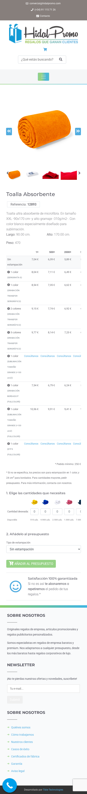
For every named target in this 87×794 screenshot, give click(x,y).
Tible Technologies (53, 789)
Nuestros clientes (22, 742)
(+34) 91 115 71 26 (45, 9)
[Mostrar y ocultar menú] (43, 77)
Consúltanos (31, 356)
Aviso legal (17, 771)
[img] (8, 272)
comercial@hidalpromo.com (45, 3)
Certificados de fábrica (25, 756)
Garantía (16, 763)
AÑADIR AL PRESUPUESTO (33, 564)
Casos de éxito (20, 749)
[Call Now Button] (9, 785)
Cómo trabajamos (22, 734)
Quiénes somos (20, 727)
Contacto (45, 16)
